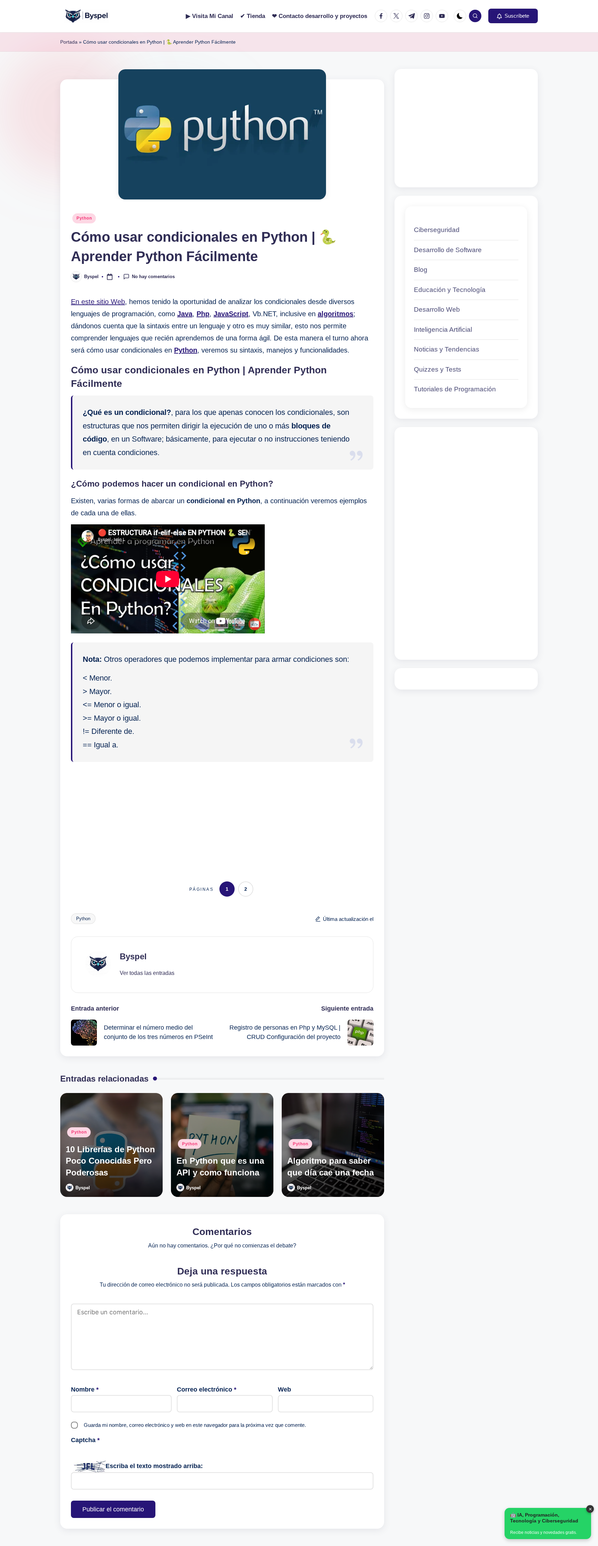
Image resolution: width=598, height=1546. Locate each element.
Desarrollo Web (437, 309)
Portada (69, 42)
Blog (420, 269)
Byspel (133, 956)
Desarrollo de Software (448, 250)
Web (284, 1389)
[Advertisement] (222, 815)
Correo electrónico (206, 1389)
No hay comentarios (153, 276)
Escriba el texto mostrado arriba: (154, 1466)
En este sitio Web (98, 301)
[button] (513, 16)
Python (84, 218)
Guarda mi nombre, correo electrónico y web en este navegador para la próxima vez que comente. (195, 1425)
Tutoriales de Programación (455, 389)
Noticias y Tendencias (446, 349)
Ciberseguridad (437, 229)
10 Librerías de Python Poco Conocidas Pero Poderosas (110, 1161)
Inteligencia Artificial (443, 329)
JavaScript (231, 314)
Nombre (85, 1389)
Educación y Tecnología (450, 289)
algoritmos (335, 314)
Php (203, 314)
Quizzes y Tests (437, 369)
